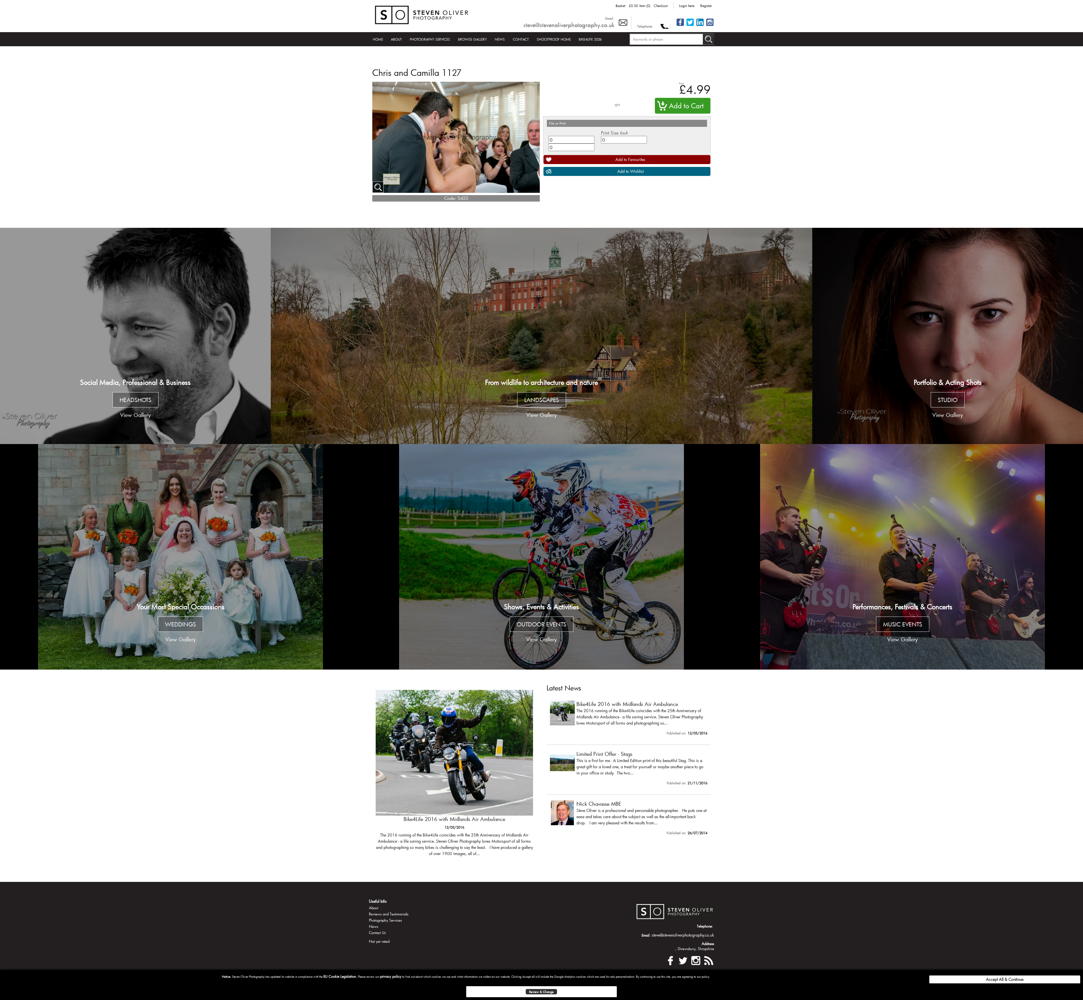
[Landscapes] (541, 336)
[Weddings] (180, 557)
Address (708, 943)
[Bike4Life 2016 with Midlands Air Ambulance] (629, 719)
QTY (617, 105)
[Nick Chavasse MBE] (629, 819)
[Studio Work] (947, 336)
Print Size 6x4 (614, 133)
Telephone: (645, 26)
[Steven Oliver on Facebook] (670, 960)
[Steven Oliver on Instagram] (695, 960)
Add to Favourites (630, 159)
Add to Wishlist (630, 171)
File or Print (557, 123)
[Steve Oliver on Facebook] (680, 25)
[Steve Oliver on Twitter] (690, 25)
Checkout (661, 5)
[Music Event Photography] (902, 557)
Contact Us (377, 932)
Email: (609, 18)
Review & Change (541, 992)
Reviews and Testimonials (388, 914)
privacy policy (390, 976)
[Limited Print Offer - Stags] (454, 776)
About (396, 39)
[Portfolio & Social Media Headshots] (135, 336)
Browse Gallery (472, 39)
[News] (708, 960)
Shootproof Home (554, 39)
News (500, 39)
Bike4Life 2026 (590, 39)
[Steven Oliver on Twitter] (683, 960)
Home (378, 39)
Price (681, 83)
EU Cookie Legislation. (340, 976)
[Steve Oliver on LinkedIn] (700, 25)
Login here (686, 5)
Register (706, 5)
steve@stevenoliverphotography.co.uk (568, 24)
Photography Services (430, 39)
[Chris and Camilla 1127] (378, 187)
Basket (620, 5)
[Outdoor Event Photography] (541, 557)
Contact (521, 39)
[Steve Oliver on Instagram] (710, 25)
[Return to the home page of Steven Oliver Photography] (422, 14)
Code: (450, 198)
